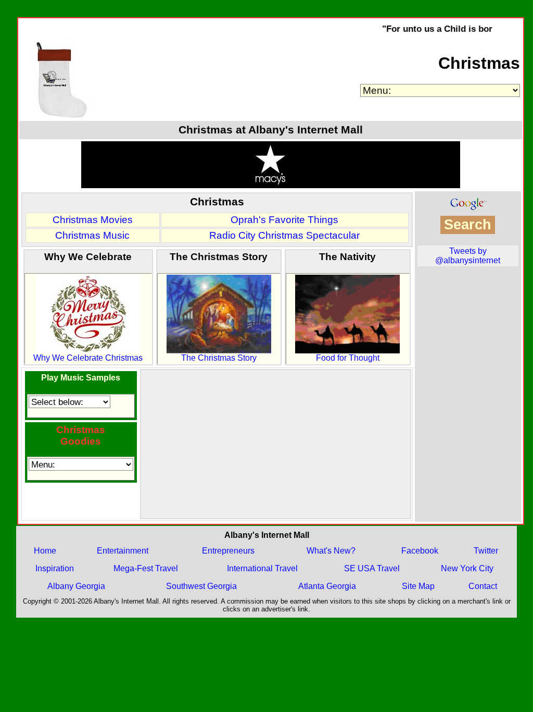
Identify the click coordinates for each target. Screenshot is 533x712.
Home (45, 550)
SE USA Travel (372, 568)
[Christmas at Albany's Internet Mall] (60, 116)
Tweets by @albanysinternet (467, 256)
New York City (467, 568)
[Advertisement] (275, 444)
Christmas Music (92, 235)
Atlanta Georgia (327, 586)
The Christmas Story (219, 357)
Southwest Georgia (201, 586)
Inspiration (54, 568)
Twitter (486, 550)
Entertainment (122, 550)
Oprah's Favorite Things (284, 219)
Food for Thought (347, 357)
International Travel (262, 568)
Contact (482, 586)
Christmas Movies (93, 219)
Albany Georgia (76, 586)
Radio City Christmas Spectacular (284, 235)
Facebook (419, 550)
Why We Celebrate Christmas (88, 357)
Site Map (418, 586)
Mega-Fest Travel (145, 568)
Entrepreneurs (228, 550)
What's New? (331, 550)
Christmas (479, 63)
